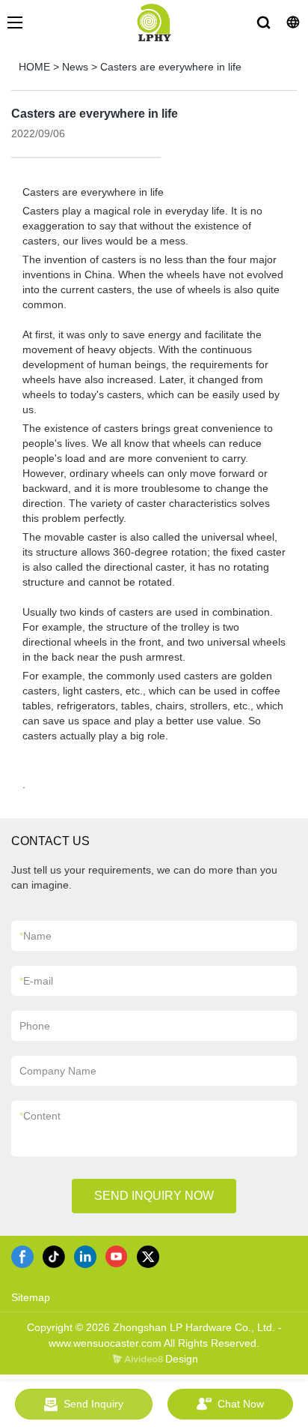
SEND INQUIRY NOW (154, 1195)
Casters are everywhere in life (170, 67)
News (75, 67)
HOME (34, 67)
